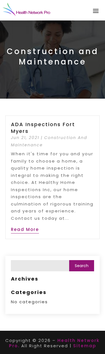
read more (25, 229)
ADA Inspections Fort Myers (43, 127)
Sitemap (84, 346)
